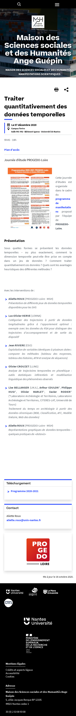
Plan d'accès (11, 149)
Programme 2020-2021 (24, 491)
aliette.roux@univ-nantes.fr (24, 520)
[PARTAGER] (66, 89)
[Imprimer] (56, 89)
